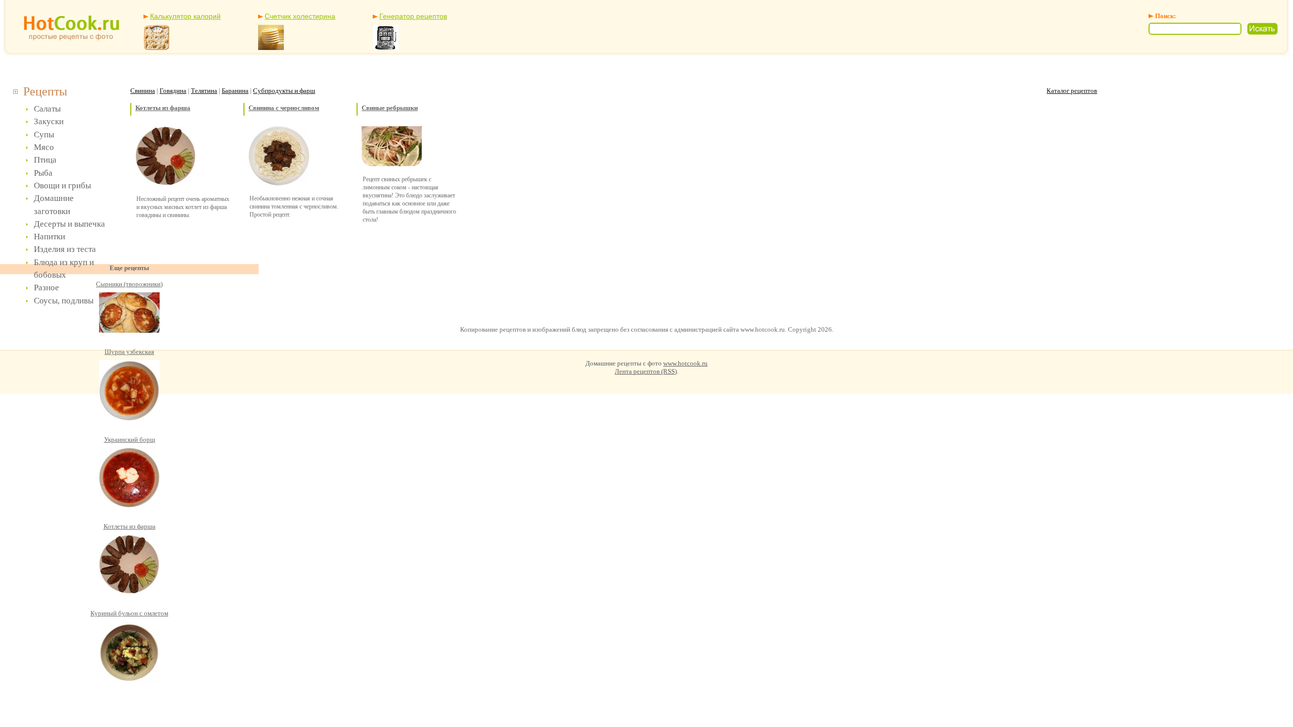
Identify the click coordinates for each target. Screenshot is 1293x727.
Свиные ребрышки (390, 108)
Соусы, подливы (63, 300)
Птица (45, 160)
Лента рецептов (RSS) (646, 371)
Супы (44, 134)
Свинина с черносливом (283, 108)
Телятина (204, 90)
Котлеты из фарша (162, 108)
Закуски (49, 121)
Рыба (43, 173)
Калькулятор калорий (185, 16)
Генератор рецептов (413, 16)
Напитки (49, 236)
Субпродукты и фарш (284, 90)
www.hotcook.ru (685, 363)
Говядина (173, 90)
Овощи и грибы (62, 185)
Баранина (235, 90)
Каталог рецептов (1072, 90)
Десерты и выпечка (69, 224)
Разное (46, 287)
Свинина (142, 90)
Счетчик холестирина (300, 16)
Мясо (44, 147)
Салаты (47, 109)
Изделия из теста (65, 249)
